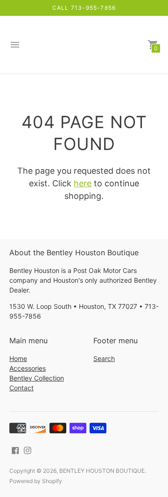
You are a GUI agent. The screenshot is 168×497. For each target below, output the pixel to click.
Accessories (27, 368)
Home (18, 358)
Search (104, 358)
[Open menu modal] (15, 44)
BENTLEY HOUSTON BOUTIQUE (102, 470)
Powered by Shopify (35, 480)
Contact (21, 388)
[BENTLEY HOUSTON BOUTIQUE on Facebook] (15, 450)
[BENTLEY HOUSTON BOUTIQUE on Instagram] (27, 450)
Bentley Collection (36, 378)
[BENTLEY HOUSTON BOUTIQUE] (84, 45)
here (82, 183)
